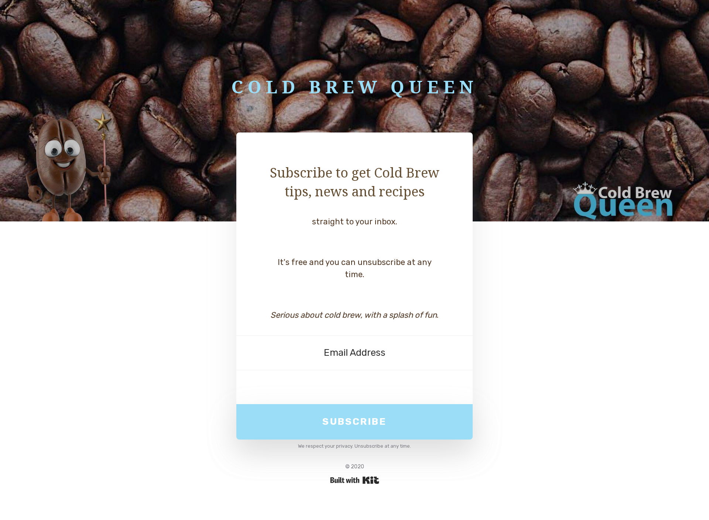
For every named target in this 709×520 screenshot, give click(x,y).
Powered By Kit (354, 480)
